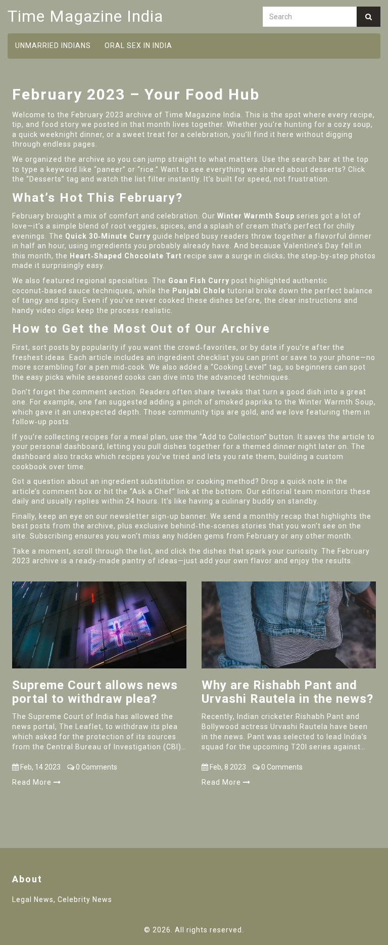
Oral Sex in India (138, 45)
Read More (33, 782)
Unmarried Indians (53, 45)
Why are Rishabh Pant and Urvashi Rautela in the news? (287, 692)
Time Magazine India (85, 16)
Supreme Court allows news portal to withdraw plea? (95, 692)
